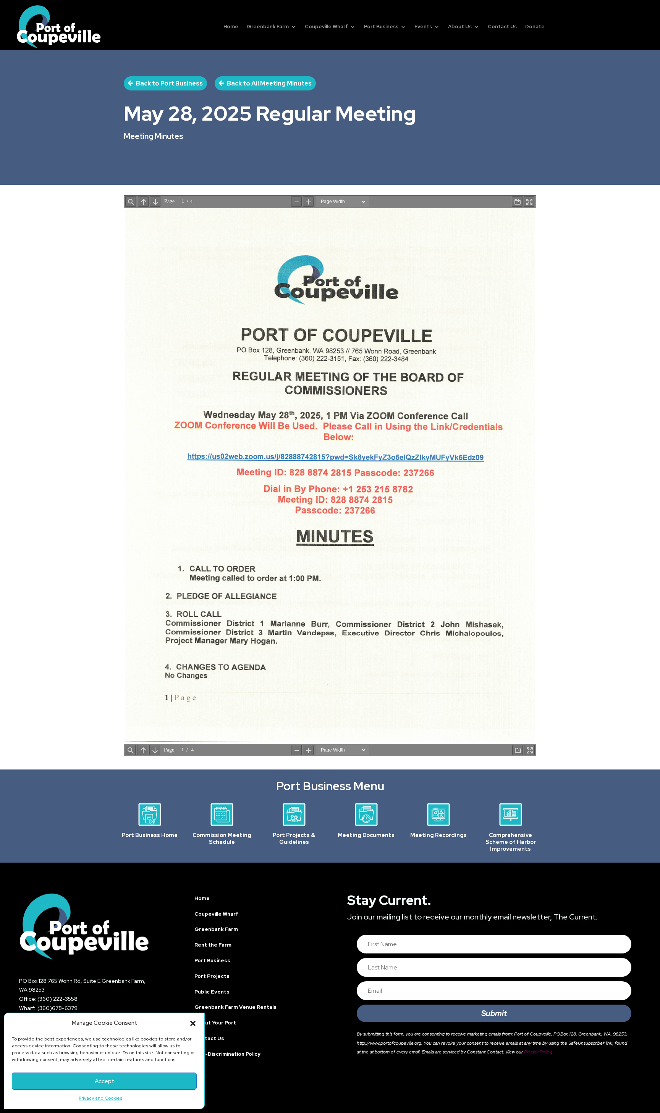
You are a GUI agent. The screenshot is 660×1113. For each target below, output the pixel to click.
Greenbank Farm (268, 26)
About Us (460, 26)
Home (230, 26)
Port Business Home (150, 835)
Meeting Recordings (438, 835)
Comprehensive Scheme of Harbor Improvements (510, 842)
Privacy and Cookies (100, 1098)
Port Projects (212, 976)
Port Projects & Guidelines (294, 838)
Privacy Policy (537, 1052)
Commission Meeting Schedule (221, 838)
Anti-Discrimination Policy (227, 1054)
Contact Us (502, 26)
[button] (193, 1023)
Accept (104, 1081)
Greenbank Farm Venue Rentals (235, 1007)
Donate (535, 26)
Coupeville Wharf (326, 26)
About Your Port (215, 1022)
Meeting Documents (366, 835)
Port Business (381, 26)
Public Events (212, 992)
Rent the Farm (212, 945)
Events (423, 26)
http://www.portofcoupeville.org (389, 1043)
